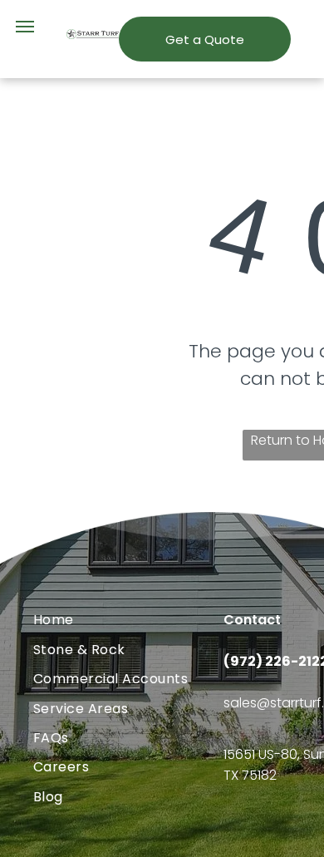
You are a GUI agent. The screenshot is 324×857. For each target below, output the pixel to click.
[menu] (25, 26)
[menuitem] (128, 619)
